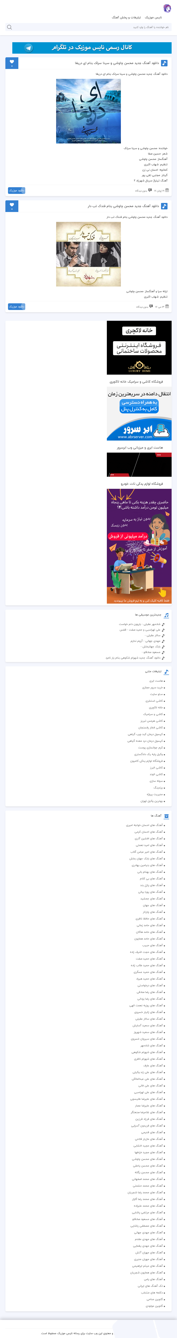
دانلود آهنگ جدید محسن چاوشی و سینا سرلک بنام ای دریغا (117, 63)
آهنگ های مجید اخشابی (148, 1145)
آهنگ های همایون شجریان (146, 1272)
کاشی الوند (156, 774)
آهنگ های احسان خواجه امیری (144, 825)
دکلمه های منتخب (152, 1292)
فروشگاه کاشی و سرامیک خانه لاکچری (136, 381)
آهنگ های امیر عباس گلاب (146, 851)
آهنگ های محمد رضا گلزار (147, 1199)
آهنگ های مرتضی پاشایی (147, 1212)
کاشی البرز (156, 767)
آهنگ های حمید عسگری (148, 972)
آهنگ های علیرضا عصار (149, 1105)
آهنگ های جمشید (152, 898)
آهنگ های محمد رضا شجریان (145, 1192)
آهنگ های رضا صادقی (150, 992)
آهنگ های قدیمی (152, 1132)
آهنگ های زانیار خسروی (148, 1012)
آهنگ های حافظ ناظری (149, 918)
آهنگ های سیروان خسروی (147, 1038)
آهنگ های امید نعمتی (149, 845)
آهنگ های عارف (153, 1065)
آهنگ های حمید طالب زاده (147, 965)
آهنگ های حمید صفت (149, 958)
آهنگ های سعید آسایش (148, 1025)
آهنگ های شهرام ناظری (148, 1058)
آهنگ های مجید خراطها (149, 1152)
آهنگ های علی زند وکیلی (148, 1072)
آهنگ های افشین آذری (149, 838)
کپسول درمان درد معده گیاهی (145, 740)
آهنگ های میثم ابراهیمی (147, 1265)
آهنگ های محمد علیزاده (148, 1205)
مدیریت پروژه (155, 794)
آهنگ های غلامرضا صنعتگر (147, 1112)
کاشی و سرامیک (153, 714)
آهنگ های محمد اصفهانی (147, 1179)
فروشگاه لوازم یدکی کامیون (146, 761)
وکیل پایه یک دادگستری (148, 754)
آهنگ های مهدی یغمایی (148, 1245)
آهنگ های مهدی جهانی (148, 1232)
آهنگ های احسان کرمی (148, 831)
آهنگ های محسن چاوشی (147, 1159)
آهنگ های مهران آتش (149, 1252)
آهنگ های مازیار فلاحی (149, 1139)
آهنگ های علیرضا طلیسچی (146, 1099)
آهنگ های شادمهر (152, 1045)
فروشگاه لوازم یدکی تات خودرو (142, 483)
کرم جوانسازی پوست (150, 747)
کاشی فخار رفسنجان (150, 727)
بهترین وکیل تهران (152, 801)
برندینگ (158, 787)
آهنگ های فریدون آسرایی (147, 1125)
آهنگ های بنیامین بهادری (147, 865)
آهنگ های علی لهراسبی (148, 1092)
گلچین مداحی (155, 1299)
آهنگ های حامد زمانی (150, 925)
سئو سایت (156, 694)
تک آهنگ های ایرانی (150, 1285)
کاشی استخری (154, 700)
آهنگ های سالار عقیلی (149, 1018)
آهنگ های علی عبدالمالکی (147, 1078)
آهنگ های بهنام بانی (150, 871)
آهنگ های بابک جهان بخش (146, 858)
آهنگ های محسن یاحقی (148, 1165)
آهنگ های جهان (153, 905)
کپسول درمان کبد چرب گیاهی (145, 734)
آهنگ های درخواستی (150, 985)
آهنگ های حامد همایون (148, 938)
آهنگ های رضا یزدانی (150, 998)
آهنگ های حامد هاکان (149, 932)
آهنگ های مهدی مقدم (149, 1239)
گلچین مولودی (154, 1306)
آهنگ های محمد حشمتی (148, 1185)
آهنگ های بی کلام (151, 878)
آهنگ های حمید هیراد (149, 978)
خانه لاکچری (156, 707)
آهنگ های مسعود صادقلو (147, 1219)
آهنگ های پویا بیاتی (150, 891)
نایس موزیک (153, 17)
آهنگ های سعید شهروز (148, 1032)
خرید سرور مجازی (152, 687)
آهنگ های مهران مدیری (148, 1259)
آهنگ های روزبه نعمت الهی (146, 1005)
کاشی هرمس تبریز (152, 720)
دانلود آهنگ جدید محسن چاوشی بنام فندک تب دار (123, 206)
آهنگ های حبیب (152, 945)
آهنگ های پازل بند (151, 885)
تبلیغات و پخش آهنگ (126, 17)
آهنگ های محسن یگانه (149, 1172)
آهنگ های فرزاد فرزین (149, 1119)
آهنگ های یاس (153, 1279)
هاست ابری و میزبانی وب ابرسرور (140, 447)
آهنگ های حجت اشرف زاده (146, 952)
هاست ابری (156, 680)
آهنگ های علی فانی (150, 1085)
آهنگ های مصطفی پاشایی (146, 1225)
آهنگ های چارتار (153, 912)
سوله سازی (156, 781)
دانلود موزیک (16, 190)
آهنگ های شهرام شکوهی (147, 1052)
